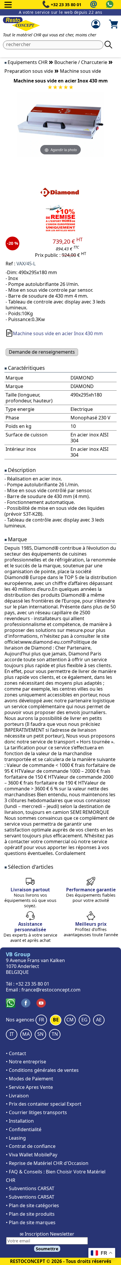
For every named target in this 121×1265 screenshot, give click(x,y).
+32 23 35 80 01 (66, 4)
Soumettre (47, 1248)
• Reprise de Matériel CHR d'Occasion (47, 1163)
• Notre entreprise (26, 1061)
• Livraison (17, 1095)
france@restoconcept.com (50, 989)
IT (12, 1034)
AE (99, 1019)
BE (56, 1019)
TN (55, 1034)
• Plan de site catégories (32, 1205)
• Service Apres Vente (29, 1087)
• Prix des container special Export (43, 1104)
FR (41, 1019)
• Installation (20, 1121)
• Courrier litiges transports (36, 1112)
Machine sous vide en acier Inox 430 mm (58, 333)
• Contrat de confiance (31, 1146)
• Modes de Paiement (29, 1078)
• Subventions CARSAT (30, 1188)
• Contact (16, 1053)
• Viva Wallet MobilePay (31, 1154)
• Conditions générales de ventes (42, 1070)
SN (40, 1034)
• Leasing (16, 1138)
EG (84, 1019)
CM (70, 1019)
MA (26, 1034)
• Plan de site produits (30, 1214)
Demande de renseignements (42, 352)
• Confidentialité (23, 1129)
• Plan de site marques (31, 1222)
